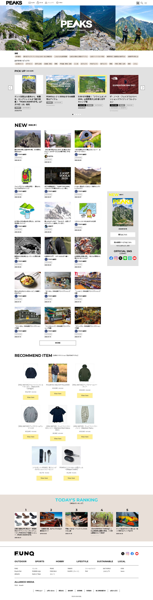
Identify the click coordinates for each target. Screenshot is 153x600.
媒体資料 (70, 590)
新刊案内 (18, 56)
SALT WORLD (107, 568)
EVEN (122, 568)
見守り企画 (38, 64)
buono (122, 571)
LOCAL (121, 561)
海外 (129, 64)
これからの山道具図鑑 (61, 56)
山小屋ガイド (19, 64)
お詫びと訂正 (114, 590)
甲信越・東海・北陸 (65, 64)
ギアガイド (29, 64)
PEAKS (18, 108)
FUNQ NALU (53, 571)
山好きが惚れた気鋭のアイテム (78, 56)
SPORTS (123, 108)
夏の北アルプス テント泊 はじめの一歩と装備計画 (38, 56)
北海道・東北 (48, 64)
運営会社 (61, 590)
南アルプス (104, 64)
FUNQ (16, 568)
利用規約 (88, 590)
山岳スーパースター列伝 (97, 56)
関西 (111, 64)
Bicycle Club (18, 571)
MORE (57, 343)
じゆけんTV (106, 571)
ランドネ (34, 568)
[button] (10, 88)
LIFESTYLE (82, 561)
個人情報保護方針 (101, 590)
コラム (135, 64)
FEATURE (82, 105)
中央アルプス (94, 64)
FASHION (129, 105)
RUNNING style (36, 571)
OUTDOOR (26, 108)
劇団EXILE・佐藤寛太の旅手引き (116, 56)
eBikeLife (17, 574)
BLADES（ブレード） (74, 571)
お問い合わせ (50, 590)
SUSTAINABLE (105, 561)
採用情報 (79, 590)
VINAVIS (70, 568)
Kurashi (21, 585)
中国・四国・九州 (120, 64)
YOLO (16, 585)
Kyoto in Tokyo (36, 574)
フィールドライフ (90, 568)
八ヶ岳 (76, 64)
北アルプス (84, 64)
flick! (86, 571)
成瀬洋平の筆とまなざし (135, 56)
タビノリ (52, 574)
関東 (56, 64)
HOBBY (60, 561)
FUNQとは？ (39, 590)
